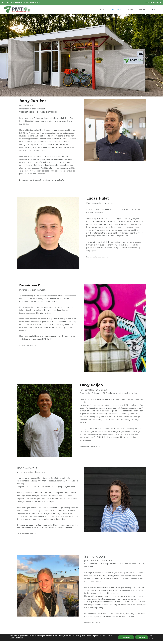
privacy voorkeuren (16, 638)
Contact (153, 9)
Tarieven (141, 9)
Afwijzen (141, 637)
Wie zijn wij (117, 9)
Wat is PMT (103, 9)
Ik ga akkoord (126, 637)
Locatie (130, 9)
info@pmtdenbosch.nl (153, 2)
